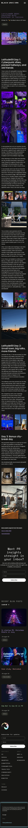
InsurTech (4, 760)
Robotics (4, 778)
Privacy (4, 787)
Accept (4, 814)
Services (20, 757)
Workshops (21, 760)
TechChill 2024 (5, 534)
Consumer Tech (6, 766)
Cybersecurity (6, 772)
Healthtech (5, 775)
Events (5, 24)
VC (2, 754)
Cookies (4, 790)
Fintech (4, 757)
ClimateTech (5, 763)
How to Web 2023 (6, 531)
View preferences (7, 822)
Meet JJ (19, 754)
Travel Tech (5, 769)
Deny (3, 818)
